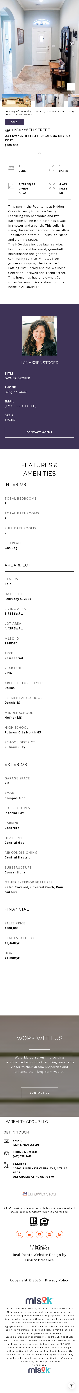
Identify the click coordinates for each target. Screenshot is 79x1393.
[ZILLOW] (49, 1234)
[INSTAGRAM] (19, 1234)
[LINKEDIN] (29, 1234)
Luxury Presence (39, 1260)
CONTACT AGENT (39, 432)
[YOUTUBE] (39, 1234)
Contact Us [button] (39, 1093)
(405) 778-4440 (16, 392)
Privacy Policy (57, 1280)
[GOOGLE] (59, 1234)
